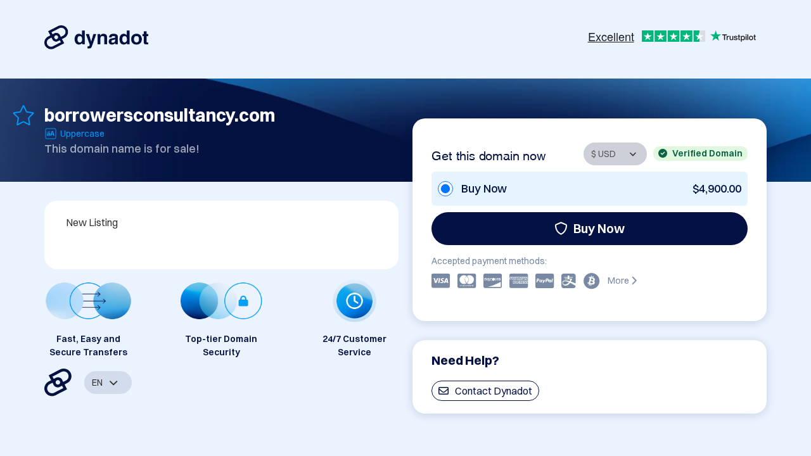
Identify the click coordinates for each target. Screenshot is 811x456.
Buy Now (599, 228)
